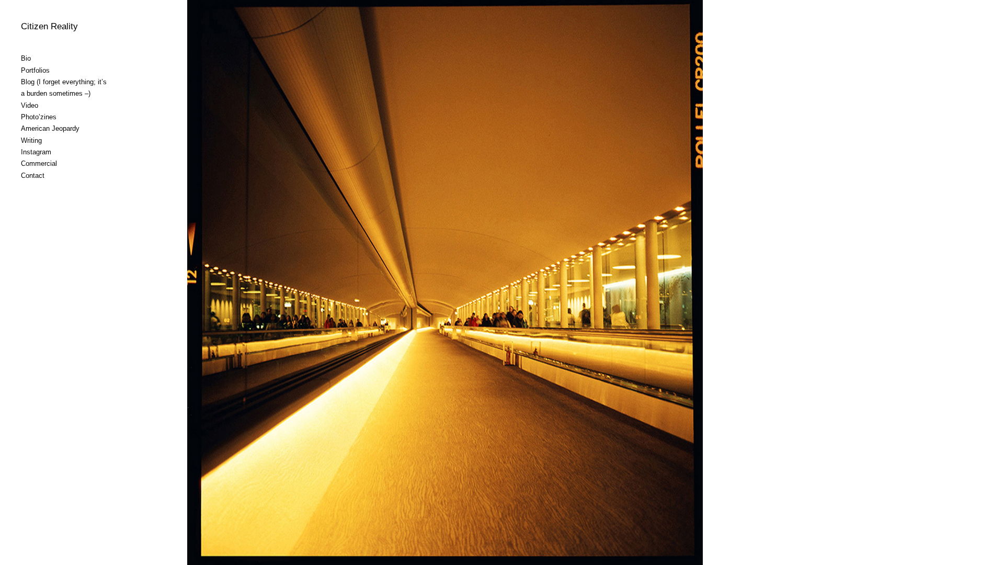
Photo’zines (38, 117)
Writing (31, 140)
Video (29, 105)
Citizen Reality (49, 26)
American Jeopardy (50, 128)
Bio (26, 58)
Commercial (39, 163)
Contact (32, 175)
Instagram (36, 152)
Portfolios (35, 70)
